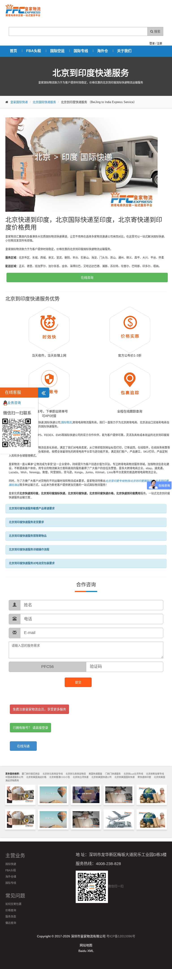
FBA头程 (33, 51)
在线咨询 (87, 277)
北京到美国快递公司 (101, 777)
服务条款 (10, 916)
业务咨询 (14, 403)
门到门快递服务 (113, 774)
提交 (78, 682)
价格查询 (10, 910)
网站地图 (86, 945)
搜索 (156, 31)
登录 (152, 43)
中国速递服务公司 (14, 777)
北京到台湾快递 (80, 777)
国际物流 (66, 422)
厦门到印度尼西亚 (31, 774)
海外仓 (102, 51)
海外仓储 (10, 876)
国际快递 (10, 864)
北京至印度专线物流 (117, 480)
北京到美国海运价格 (36, 777)
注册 (159, 43)
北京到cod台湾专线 (133, 774)
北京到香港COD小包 (59, 777)
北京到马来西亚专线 (53, 774)
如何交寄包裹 (13, 904)
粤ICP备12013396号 (120, 936)
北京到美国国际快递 (124, 777)
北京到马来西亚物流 (76, 774)
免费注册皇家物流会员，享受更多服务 (39, 709)
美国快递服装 (95, 774)
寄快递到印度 (144, 777)
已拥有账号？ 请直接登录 (30, 727)
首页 (13, 51)
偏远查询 (10, 923)
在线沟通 (23, 746)
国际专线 (81, 51)
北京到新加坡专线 (155, 774)
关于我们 (124, 51)
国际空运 (57, 51)
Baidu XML (86, 950)
